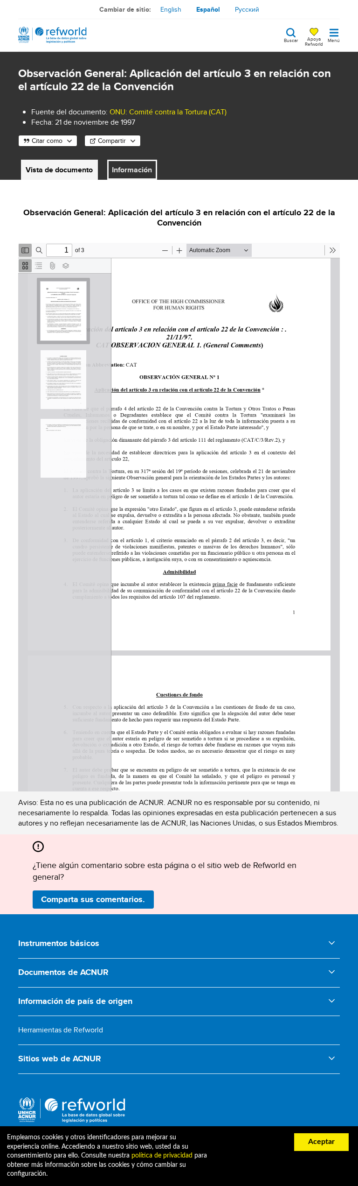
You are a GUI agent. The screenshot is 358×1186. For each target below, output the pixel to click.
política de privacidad (162, 1155)
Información (132, 169)
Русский (247, 9)
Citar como (47, 140)
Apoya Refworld (314, 41)
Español (208, 9)
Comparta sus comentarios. (93, 899)
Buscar (291, 39)
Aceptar (321, 1141)
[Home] (52, 35)
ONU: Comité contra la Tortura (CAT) (168, 111)
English (170, 9)
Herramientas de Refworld (60, 1029)
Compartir (112, 140)
